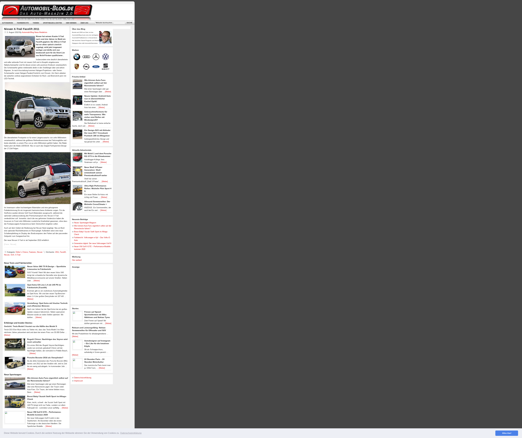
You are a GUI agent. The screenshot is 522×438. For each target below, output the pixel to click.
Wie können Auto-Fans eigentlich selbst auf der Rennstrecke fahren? (95, 83)
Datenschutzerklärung (82, 378)
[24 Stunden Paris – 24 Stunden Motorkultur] (77, 364)
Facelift (63, 252)
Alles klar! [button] (506, 433)
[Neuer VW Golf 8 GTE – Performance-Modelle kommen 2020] (15, 418)
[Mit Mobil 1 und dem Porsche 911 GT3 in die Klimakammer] (77, 158)
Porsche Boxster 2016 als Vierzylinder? (45, 357)
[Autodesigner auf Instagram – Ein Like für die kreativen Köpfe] (77, 345)
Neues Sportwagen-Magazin (85, 223)
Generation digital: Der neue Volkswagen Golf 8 (92, 243)
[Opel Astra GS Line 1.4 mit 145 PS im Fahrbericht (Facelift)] (15, 290)
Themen (36, 23)
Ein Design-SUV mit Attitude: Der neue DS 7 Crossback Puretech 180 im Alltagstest (97, 133)
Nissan (39, 252)
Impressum (78, 381)
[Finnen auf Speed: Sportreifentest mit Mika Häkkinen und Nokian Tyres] (77, 317)
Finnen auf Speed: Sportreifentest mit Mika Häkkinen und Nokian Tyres (97, 314)
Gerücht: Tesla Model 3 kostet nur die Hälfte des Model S (30, 326)
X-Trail (17, 255)
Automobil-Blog (65, 12)
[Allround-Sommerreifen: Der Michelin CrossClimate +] (77, 206)
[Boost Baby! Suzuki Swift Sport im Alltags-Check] (15, 402)
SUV (12, 255)
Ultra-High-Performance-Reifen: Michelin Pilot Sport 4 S (97, 188)
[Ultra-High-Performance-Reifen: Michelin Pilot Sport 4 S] (77, 190)
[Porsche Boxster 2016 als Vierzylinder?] (15, 363)
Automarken (7, 23)
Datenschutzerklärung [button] (131, 433)
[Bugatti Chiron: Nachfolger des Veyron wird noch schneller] (15, 345)
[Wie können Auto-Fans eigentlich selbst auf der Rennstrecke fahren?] (15, 384)
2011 (57, 252)
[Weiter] (37, 281)
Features (32, 252)
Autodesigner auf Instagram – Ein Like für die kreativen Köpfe (97, 343)
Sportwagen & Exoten (52, 23)
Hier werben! (77, 260)
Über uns (84, 23)
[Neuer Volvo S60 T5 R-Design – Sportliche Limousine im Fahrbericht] (15, 272)
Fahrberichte (23, 23)
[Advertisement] (92, 286)
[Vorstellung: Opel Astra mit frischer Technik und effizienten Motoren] (15, 309)
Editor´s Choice (22, 252)
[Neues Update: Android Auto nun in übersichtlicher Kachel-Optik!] (77, 101)
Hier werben (71, 23)
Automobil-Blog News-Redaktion (34, 32)
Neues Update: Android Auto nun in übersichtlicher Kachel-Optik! (97, 98)
